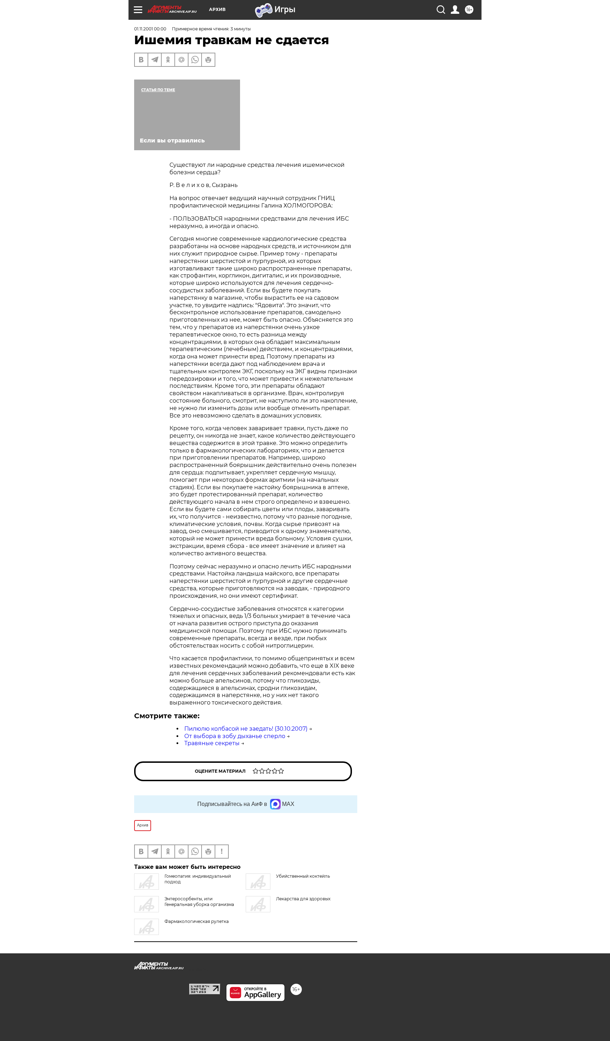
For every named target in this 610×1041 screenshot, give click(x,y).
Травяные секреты (212, 743)
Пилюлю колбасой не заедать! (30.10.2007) (245, 728)
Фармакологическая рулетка (197, 921)
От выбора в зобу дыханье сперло (234, 736)
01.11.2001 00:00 (150, 28)
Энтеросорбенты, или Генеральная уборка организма (199, 901)
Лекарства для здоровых (303, 898)
